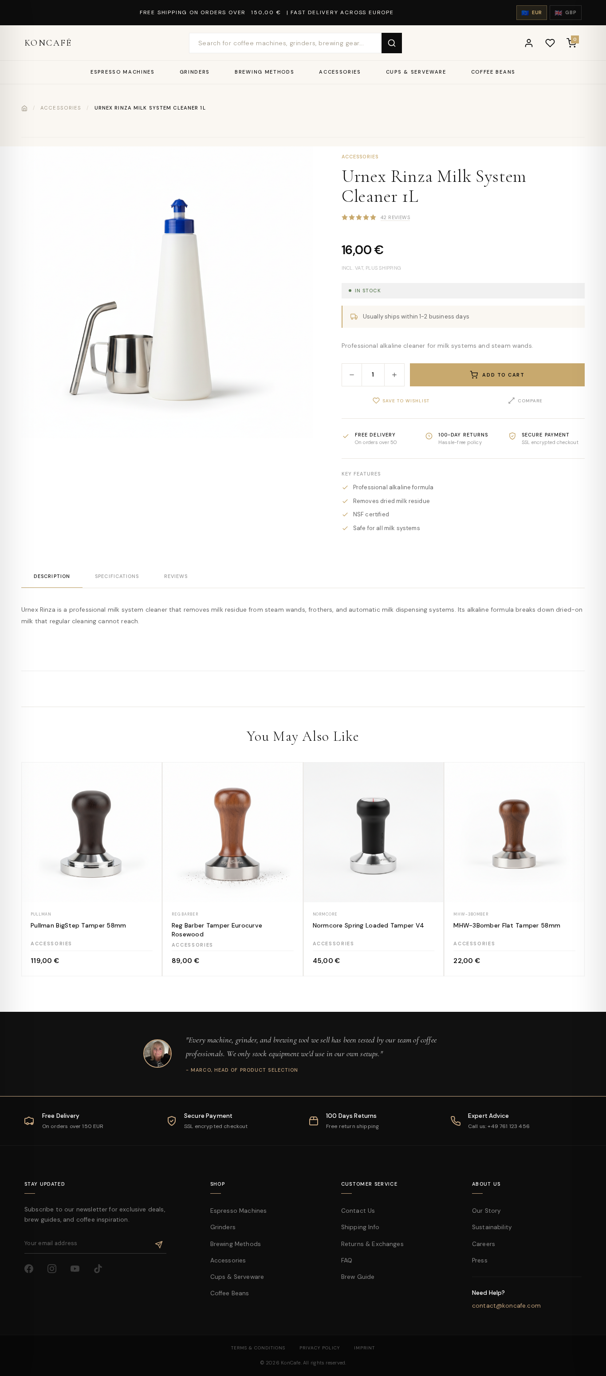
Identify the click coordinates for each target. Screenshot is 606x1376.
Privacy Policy (319, 1348)
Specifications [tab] (117, 576)
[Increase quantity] (394, 375)
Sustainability (492, 1227)
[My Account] (529, 43)
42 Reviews (395, 217)
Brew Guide (358, 1277)
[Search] (392, 43)
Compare (530, 401)
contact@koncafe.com (506, 1305)
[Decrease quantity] (352, 375)
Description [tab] (52, 576)
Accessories (340, 72)
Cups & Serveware (416, 72)
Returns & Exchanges (372, 1244)
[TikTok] (102, 1272)
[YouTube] (79, 1272)
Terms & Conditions (258, 1348)
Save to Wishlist (405, 401)
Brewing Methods (264, 72)
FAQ (346, 1260)
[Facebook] (32, 1272)
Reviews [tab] (176, 576)
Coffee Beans (493, 72)
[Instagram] (55, 1272)
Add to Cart (503, 375)
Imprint (364, 1348)
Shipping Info (360, 1227)
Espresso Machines (123, 72)
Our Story (486, 1211)
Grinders (195, 72)
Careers (483, 1244)
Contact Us (358, 1211)
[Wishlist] (550, 43)
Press (480, 1260)
